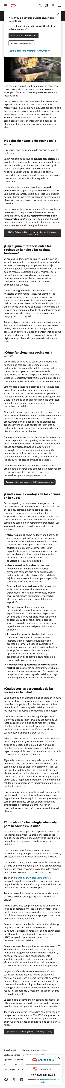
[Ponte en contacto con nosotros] (59, 5)
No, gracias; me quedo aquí (21, 43)
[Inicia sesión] (53, 5)
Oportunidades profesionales (16, 1059)
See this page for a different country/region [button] (29, 50)
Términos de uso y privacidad (34, 1050)
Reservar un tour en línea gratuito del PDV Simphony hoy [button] (29, 1032)
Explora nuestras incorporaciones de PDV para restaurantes (29, 482)
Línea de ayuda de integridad (16, 1069)
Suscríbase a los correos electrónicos (19, 1064)
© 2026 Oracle (10, 1050)
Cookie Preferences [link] (12, 1055)
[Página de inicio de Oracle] (13, 5)
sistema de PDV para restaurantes (32, 877)
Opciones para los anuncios (34, 1055)
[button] (6, 5)
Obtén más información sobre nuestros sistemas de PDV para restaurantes (32, 233)
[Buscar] (40, 5)
